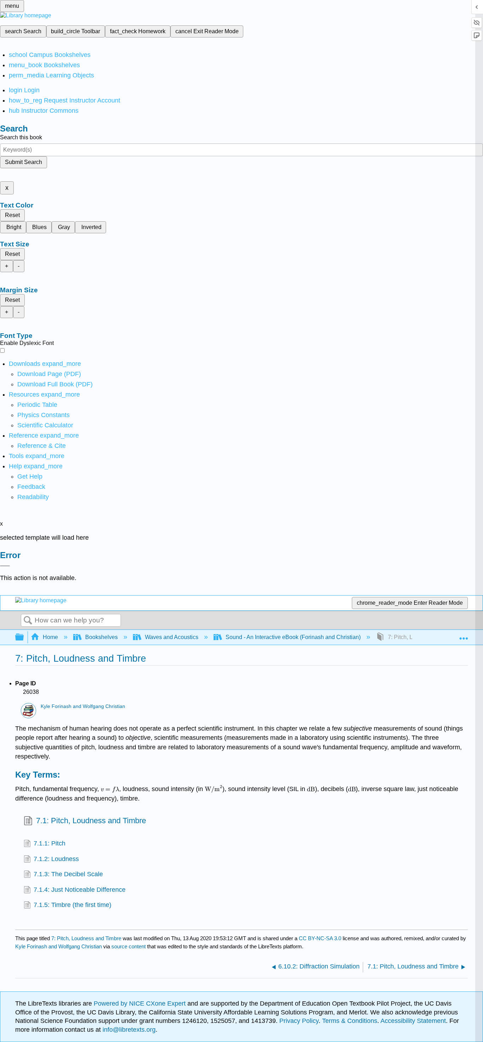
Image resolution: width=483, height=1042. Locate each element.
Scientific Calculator (45, 425)
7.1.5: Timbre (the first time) (72, 904)
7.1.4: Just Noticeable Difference (80, 889)
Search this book (21, 137)
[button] (31, 486)
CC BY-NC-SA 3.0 (320, 938)
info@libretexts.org (128, 1029)
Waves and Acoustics (172, 637)
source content (128, 946)
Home (50, 637)
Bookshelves (101, 637)
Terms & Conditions (349, 1020)
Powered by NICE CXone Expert (140, 1003)
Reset (12, 215)
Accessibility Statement (413, 1020)
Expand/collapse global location (463, 635)
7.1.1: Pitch (49, 843)
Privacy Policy (299, 1020)
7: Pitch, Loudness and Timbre (86, 938)
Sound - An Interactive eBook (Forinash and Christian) (293, 637)
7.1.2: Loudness (56, 858)
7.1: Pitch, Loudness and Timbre (91, 820)
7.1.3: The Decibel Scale (68, 874)
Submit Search (23, 162)
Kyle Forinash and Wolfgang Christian (83, 706)
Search (28, 621)
